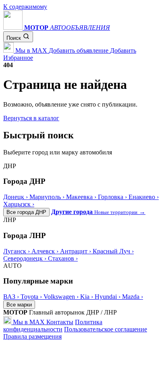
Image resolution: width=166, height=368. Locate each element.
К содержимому (25, 6)
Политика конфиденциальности (52, 326)
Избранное (18, 57)
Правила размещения (32, 336)
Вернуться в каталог (31, 118)
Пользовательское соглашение (105, 329)
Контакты (59, 322)
